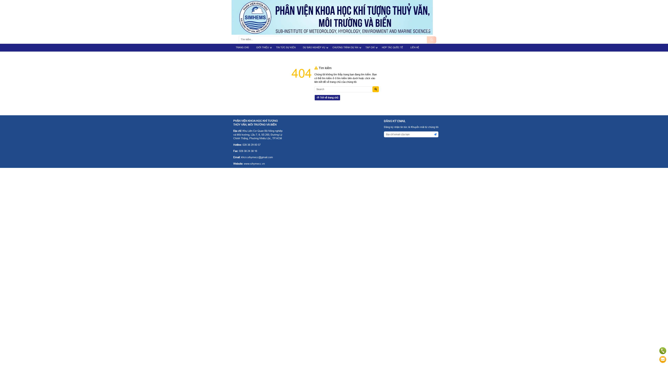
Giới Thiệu (262, 47)
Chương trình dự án (345, 47)
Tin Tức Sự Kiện (286, 47)
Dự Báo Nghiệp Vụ (314, 47)
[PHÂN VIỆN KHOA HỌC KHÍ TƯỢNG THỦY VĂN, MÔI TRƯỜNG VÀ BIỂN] (332, 33)
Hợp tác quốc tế (392, 47)
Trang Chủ (242, 47)
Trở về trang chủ (328, 97)
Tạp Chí (370, 47)
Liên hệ (414, 47)
